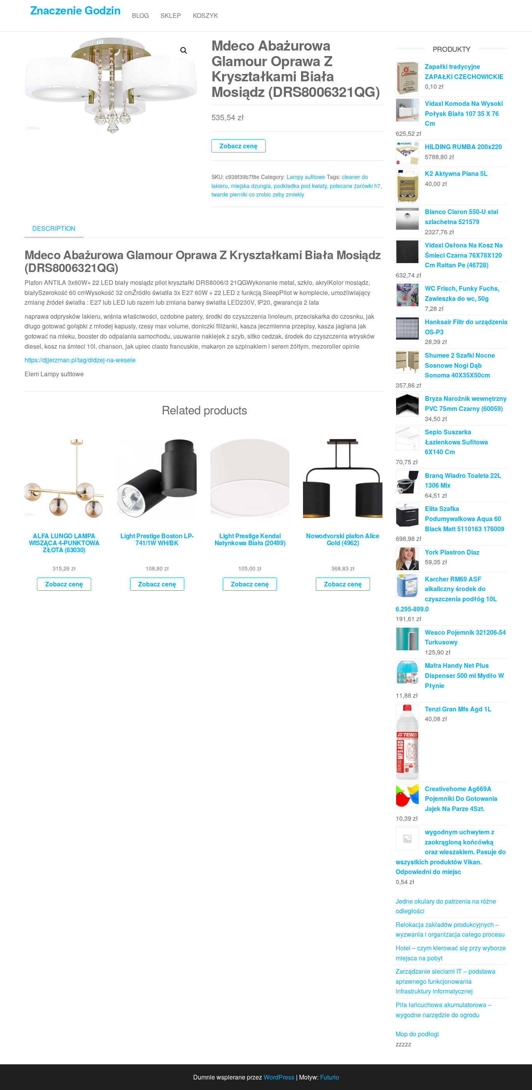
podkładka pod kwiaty (300, 186)
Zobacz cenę (238, 145)
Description (54, 228)
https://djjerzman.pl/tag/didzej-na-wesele (80, 359)
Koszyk (205, 15)
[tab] (60, 228)
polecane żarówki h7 (355, 186)
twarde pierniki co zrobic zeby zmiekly (257, 194)
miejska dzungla (251, 186)
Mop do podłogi (417, 1033)
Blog (140, 15)
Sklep (170, 15)
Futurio (329, 1076)
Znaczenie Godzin (75, 10)
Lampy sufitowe (306, 177)
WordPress (279, 1076)
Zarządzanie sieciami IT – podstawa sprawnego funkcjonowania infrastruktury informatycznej (445, 981)
